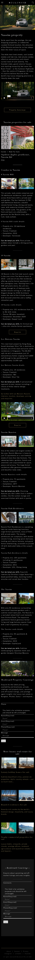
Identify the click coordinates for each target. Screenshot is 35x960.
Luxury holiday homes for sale (15, 772)
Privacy (25, 951)
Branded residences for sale (14, 805)
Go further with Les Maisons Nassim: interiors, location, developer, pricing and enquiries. (16, 396)
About (9, 951)
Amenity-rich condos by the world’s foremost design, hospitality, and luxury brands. (17, 812)
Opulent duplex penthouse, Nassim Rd (15, 155)
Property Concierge (17, 110)
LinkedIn (18, 953)
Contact (17, 951)
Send (3, 741)
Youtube (28, 953)
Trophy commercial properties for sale (17, 838)
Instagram (8, 953)
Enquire (17, 332)
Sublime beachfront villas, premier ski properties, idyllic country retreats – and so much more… (17, 779)
